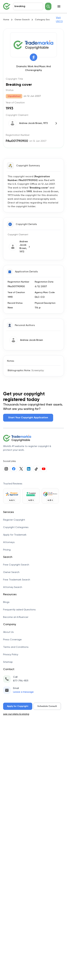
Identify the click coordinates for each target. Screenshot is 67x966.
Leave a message (23, 692)
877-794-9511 (20, 681)
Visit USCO (59, 20)
